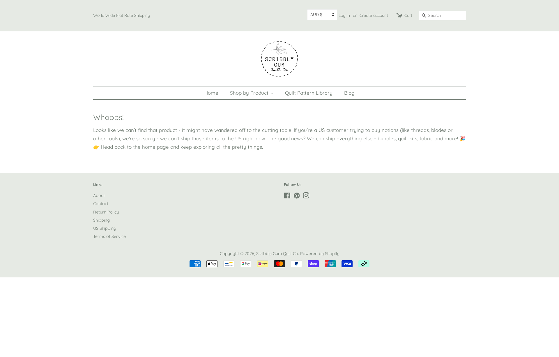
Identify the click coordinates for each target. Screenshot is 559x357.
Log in (344, 15)
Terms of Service (109, 236)
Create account (374, 15)
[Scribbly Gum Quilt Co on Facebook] (287, 196)
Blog (349, 93)
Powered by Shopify (319, 253)
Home (211, 93)
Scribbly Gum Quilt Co (277, 253)
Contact (100, 203)
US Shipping (104, 228)
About (99, 195)
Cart (408, 15)
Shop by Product (250, 93)
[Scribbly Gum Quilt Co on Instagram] (306, 196)
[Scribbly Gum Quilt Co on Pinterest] (296, 196)
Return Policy (106, 212)
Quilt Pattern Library (308, 93)
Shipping (101, 220)
